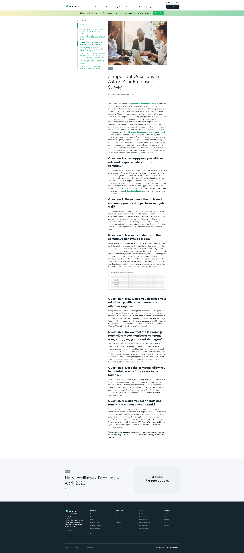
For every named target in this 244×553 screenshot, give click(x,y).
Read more (69, 488)
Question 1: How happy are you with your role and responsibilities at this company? (91, 31)
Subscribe (158, 13)
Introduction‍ (84, 25)
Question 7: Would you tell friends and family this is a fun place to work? (91, 67)
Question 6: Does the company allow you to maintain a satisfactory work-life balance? (92, 62)
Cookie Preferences (169, 523)
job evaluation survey (137, 132)
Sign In (177, 2)
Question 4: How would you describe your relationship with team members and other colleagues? (91, 49)
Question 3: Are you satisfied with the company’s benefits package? (91, 43)
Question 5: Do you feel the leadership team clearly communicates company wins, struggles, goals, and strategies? (92, 55)
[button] (98, 7)
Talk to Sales (173, 7)
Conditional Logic (134, 191)
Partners (140, 7)
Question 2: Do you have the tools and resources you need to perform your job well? (92, 37)
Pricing (148, 7)
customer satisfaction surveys (145, 104)
